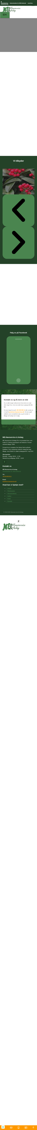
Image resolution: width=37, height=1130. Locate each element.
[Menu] (5, 15)
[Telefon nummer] (18, 1127)
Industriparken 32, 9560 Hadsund (18, 3)
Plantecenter (11, 491)
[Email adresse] (11, 1127)
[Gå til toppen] (33, 1127)
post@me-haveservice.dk (16, 412)
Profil (9, 498)
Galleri (9, 496)
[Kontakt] (26, 1127)
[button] (18, 210)
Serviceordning (11, 493)
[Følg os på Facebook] (1, 1)
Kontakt (9, 501)
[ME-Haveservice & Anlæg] (11, 13)
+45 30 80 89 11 (4, 3)
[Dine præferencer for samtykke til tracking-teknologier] (3, 1127)
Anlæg (9, 488)
